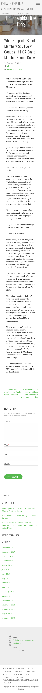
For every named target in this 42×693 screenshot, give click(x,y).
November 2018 (8, 605)
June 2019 (6, 574)
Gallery (20, 677)
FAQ (27, 674)
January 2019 (7, 596)
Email (6, 454)
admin (9, 66)
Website (7, 464)
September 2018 (8, 609)
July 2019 (5, 570)
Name (6, 445)
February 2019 (8, 592)
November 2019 (8, 552)
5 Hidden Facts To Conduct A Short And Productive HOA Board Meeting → (29, 395)
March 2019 (6, 587)
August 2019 (7, 565)
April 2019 (6, 583)
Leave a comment (14, 69)
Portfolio (7, 677)
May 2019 (5, 578)
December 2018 (8, 601)
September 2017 (8, 618)
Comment (7, 421)
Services (31, 672)
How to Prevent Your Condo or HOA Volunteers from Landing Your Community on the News (19, 525)
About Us (19, 672)
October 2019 (7, 556)
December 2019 (8, 548)
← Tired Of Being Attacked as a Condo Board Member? (12, 392)
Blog (5, 674)
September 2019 (8, 561)
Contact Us (16, 674)
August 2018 (7, 614)
